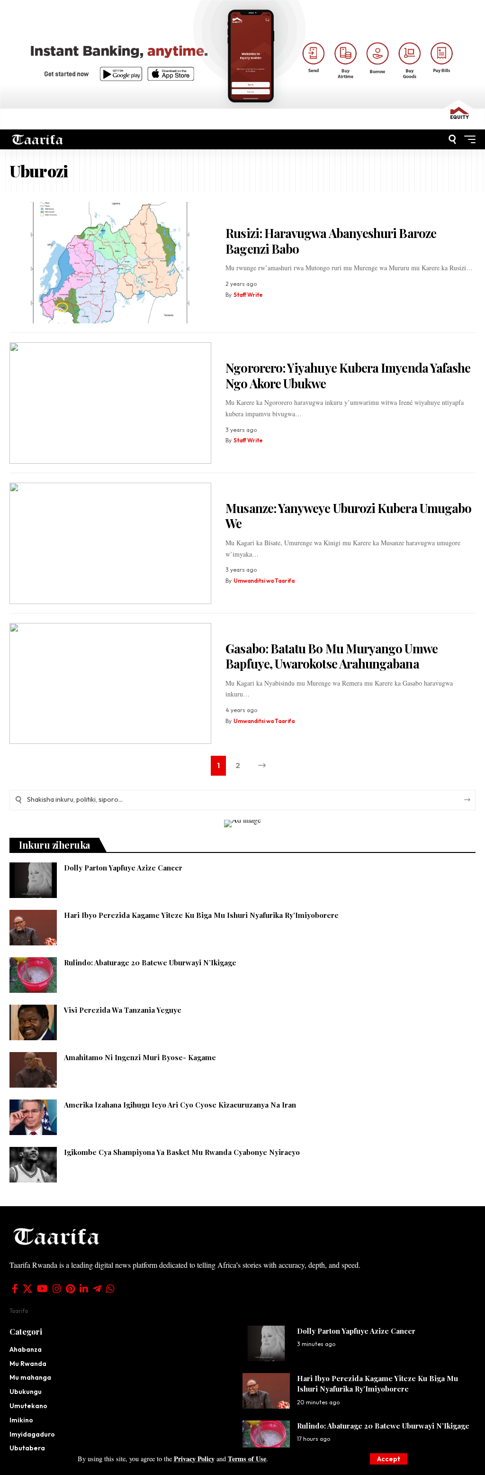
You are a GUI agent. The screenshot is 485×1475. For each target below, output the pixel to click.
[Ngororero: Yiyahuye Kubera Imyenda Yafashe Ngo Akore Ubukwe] (110, 403)
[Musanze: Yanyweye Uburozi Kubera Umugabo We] (110, 543)
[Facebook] (14, 1289)
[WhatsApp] (110, 1289)
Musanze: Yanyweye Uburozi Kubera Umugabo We (348, 516)
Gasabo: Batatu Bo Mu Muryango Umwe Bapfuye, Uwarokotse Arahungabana (331, 656)
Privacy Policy (194, 1459)
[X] (27, 1289)
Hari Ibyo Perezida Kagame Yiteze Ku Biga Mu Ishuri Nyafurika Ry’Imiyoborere (201, 915)
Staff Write (248, 294)
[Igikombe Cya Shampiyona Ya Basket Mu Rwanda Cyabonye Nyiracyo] (33, 1164)
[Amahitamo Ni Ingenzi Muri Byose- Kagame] (33, 1070)
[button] (388, 1459)
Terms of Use (247, 1459)
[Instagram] (56, 1289)
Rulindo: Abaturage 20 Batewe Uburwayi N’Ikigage (150, 962)
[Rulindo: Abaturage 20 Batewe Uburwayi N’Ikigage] (33, 975)
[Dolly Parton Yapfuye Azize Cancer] (33, 880)
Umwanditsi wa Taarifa (264, 580)
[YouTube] (42, 1289)
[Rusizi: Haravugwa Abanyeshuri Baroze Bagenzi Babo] (110, 262)
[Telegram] (97, 1289)
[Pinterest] (70, 1289)
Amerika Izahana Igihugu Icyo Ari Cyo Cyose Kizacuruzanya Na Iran (180, 1104)
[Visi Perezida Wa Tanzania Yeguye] (33, 1022)
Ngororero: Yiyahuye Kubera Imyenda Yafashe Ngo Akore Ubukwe (347, 375)
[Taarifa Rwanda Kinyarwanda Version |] (37, 139)
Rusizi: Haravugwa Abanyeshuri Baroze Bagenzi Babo (330, 241)
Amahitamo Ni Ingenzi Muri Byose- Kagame (140, 1057)
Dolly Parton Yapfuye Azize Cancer (124, 867)
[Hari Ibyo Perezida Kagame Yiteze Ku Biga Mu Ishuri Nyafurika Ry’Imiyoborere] (33, 927)
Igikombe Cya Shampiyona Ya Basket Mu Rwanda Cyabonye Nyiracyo (182, 1152)
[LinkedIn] (83, 1289)
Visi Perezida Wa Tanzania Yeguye (122, 1010)
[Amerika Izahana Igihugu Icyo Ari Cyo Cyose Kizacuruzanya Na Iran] (33, 1117)
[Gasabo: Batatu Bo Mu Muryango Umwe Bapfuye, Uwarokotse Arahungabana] (110, 683)
